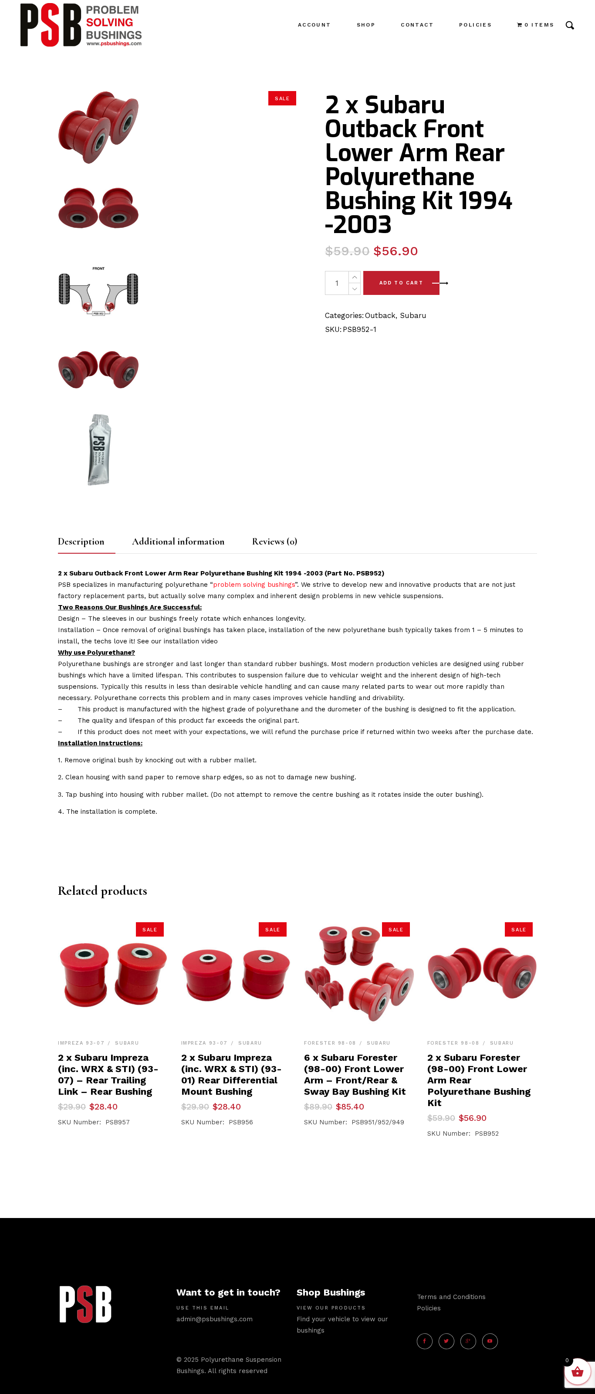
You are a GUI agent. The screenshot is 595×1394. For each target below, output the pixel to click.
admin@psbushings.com (214, 1319)
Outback (380, 315)
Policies (429, 1308)
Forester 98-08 (330, 1043)
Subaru (413, 315)
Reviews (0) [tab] (274, 541)
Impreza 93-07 (81, 1043)
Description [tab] (81, 541)
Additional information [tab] (178, 541)
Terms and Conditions (451, 1297)
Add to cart (401, 283)
